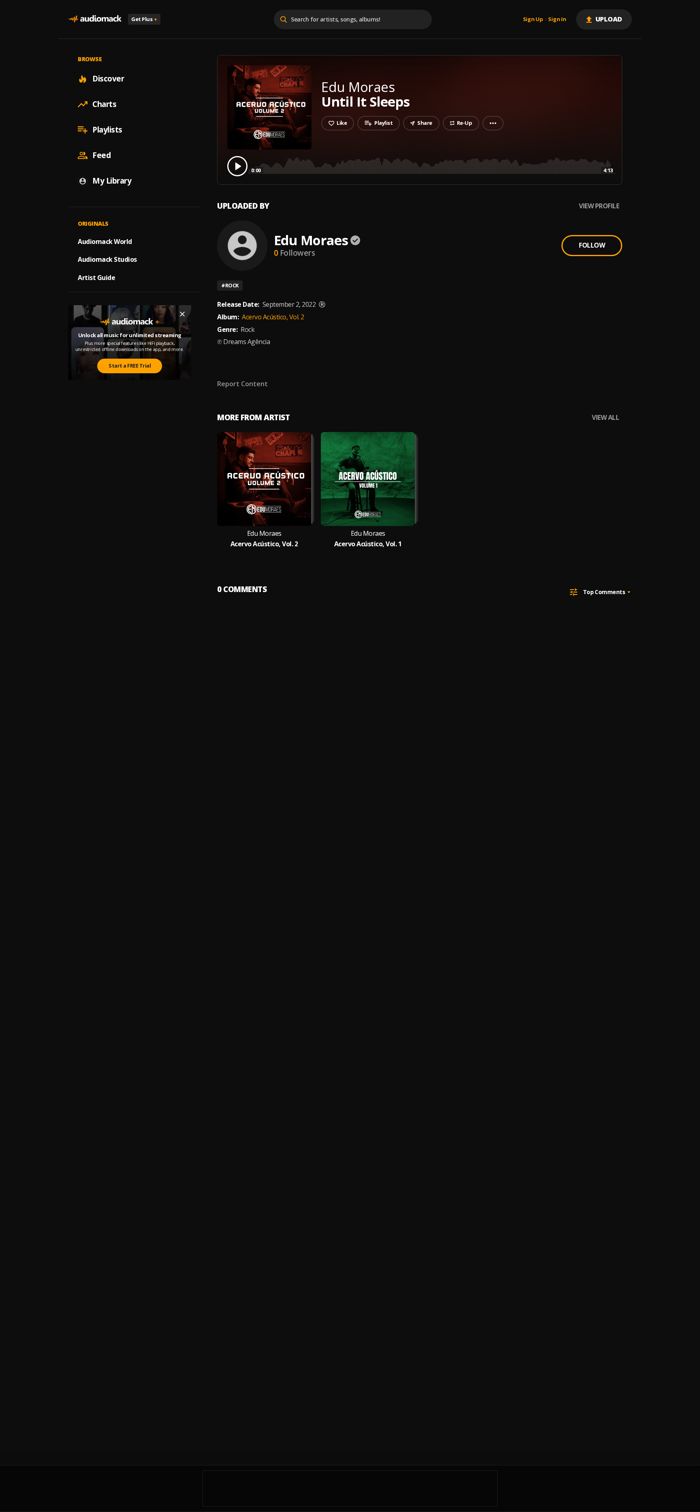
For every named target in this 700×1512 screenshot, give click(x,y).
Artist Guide (96, 277)
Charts (104, 104)
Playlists (107, 129)
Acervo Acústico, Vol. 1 (368, 544)
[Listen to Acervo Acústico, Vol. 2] (264, 479)
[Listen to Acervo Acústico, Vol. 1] (368, 479)
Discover (108, 78)
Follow (592, 245)
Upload (609, 19)
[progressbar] (432, 165)
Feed (101, 155)
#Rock (230, 285)
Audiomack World (105, 241)
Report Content (242, 383)
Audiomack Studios (107, 259)
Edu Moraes (311, 240)
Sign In (557, 19)
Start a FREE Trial (130, 365)
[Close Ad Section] (182, 314)
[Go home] (95, 19)
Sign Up (533, 19)
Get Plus (144, 19)
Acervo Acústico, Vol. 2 (273, 316)
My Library (111, 180)
